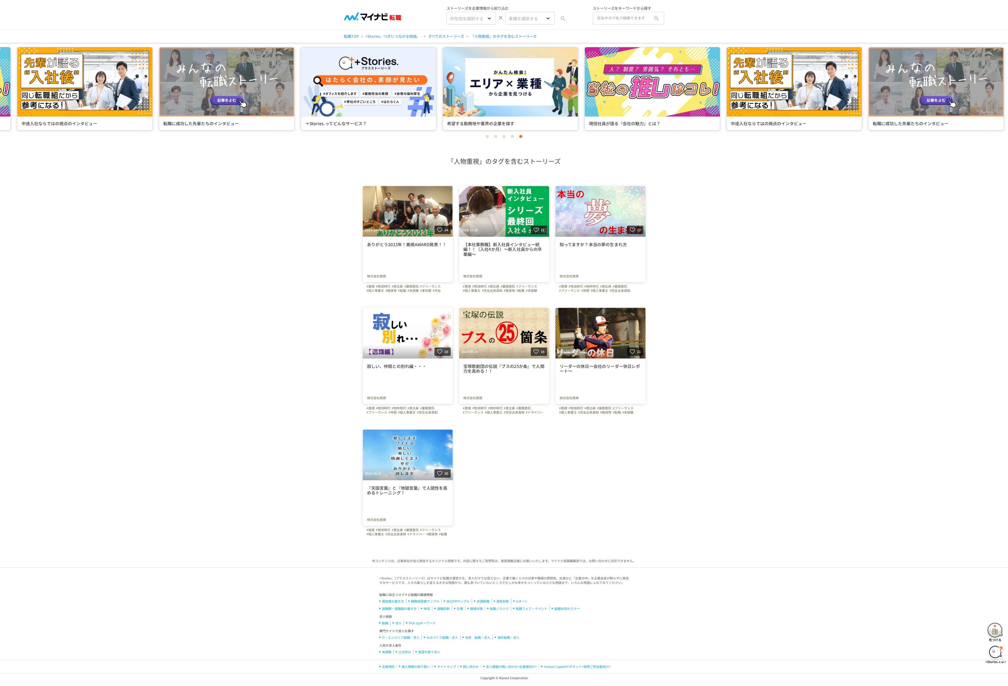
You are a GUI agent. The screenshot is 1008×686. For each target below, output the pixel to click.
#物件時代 (591, 286)
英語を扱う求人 (429, 652)
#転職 (402, 290)
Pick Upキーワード (422, 623)
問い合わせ (471, 666)
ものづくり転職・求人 (442, 637)
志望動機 (483, 601)
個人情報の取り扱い (416, 666)
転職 (385, 623)
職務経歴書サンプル (425, 601)
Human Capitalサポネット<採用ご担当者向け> (577, 666)
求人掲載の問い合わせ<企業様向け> (511, 666)
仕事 (460, 608)
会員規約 (388, 666)
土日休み (404, 652)
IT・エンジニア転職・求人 (400, 637)
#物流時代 (383, 286)
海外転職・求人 (508, 637)
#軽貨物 (391, 290)
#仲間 (585, 290)
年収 (427, 608)
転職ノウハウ (499, 608)
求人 (398, 623)
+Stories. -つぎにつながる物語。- (393, 36)
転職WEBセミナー (567, 608)
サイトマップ (446, 666)
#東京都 (425, 290)
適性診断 (502, 601)
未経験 (386, 652)
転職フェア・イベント (531, 608)
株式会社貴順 (376, 276)
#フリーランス (430, 286)
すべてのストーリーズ (446, 36)
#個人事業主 (375, 290)
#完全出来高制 (492, 290)
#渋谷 (437, 290)
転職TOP (351, 36)
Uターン (522, 601)
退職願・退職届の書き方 (399, 608)
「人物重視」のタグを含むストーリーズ (504, 36)
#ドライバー (534, 412)
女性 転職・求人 (477, 637)
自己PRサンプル (458, 601)
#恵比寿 (397, 286)
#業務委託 (411, 286)
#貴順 (370, 286)
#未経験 (413, 290)
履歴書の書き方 (393, 601)
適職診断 (443, 608)
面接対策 (476, 608)
